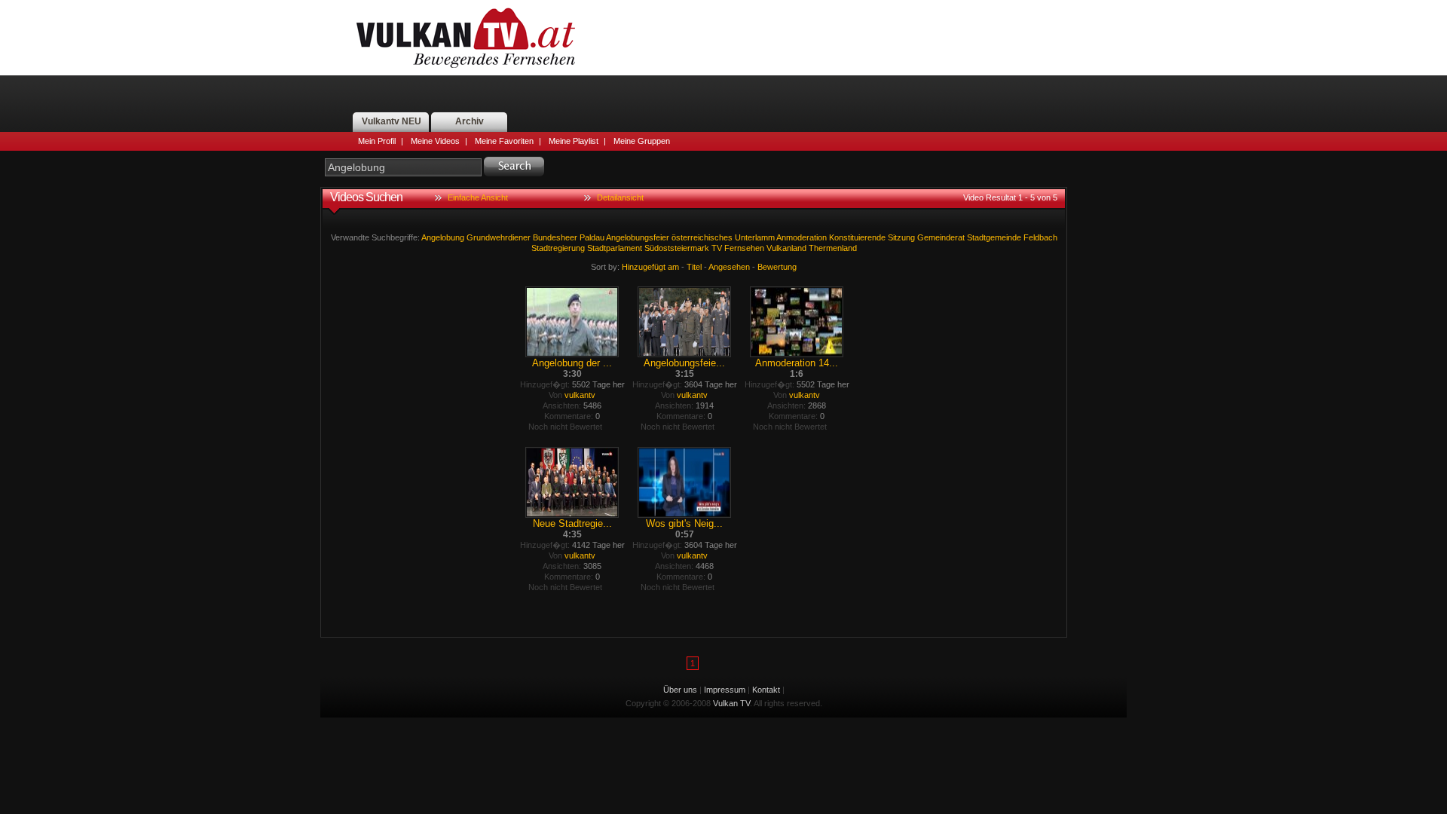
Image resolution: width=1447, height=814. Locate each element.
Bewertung (777, 266)
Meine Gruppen (641, 140)
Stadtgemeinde (994, 237)
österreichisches (702, 237)
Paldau (592, 237)
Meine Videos (435, 140)
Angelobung (442, 237)
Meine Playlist (573, 140)
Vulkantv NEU (391, 121)
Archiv (469, 121)
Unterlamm (755, 237)
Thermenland (833, 247)
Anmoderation (801, 237)
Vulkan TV (466, 38)
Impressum (724, 689)
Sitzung (901, 237)
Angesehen (729, 266)
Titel (694, 266)
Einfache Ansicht (478, 197)
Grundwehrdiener (499, 237)
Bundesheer (555, 237)
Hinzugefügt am (650, 266)
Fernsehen (744, 247)
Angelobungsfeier (637, 237)
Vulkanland (786, 247)
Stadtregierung (558, 247)
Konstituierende (857, 237)
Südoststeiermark (676, 247)
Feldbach (1040, 237)
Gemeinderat (941, 237)
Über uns (680, 689)
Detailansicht (620, 197)
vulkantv (579, 394)
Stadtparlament (614, 247)
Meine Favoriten (504, 140)
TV (716, 247)
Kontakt (766, 689)
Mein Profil (377, 140)
